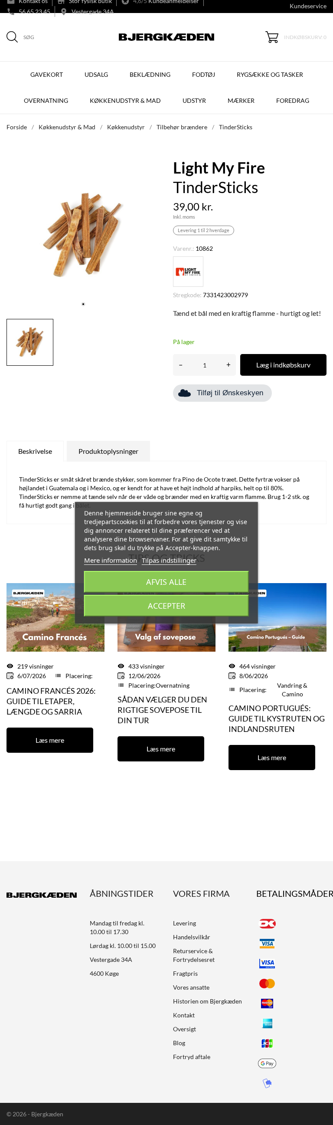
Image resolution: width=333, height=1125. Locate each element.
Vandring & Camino (292, 690)
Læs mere (50, 740)
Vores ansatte (191, 987)
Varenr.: (183, 248)
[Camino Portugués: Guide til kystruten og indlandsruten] (277, 616)
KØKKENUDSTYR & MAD (125, 100)
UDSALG (96, 74)
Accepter (166, 605)
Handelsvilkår (191, 937)
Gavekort (46, 74)
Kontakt (184, 1015)
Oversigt (184, 1029)
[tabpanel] (83, 235)
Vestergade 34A (93, 11)
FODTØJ (203, 74)
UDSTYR (194, 100)
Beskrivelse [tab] (35, 451)
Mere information (110, 560)
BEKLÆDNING (150, 74)
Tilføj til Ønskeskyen (230, 393)
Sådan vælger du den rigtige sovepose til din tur (162, 710)
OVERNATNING (46, 100)
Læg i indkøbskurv (283, 365)
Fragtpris (185, 973)
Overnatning (172, 685)
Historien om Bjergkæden (207, 1001)
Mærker (241, 100)
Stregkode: (187, 294)
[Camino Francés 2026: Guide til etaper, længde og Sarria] (55, 616)
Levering (184, 923)
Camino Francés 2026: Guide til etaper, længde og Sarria (51, 701)
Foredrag (292, 100)
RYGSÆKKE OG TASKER (270, 74)
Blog (179, 1042)
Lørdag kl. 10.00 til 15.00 (123, 945)
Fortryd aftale (191, 1056)
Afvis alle (166, 582)
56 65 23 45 (34, 11)
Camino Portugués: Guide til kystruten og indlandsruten (277, 718)
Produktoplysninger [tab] (108, 451)
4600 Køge (104, 973)
